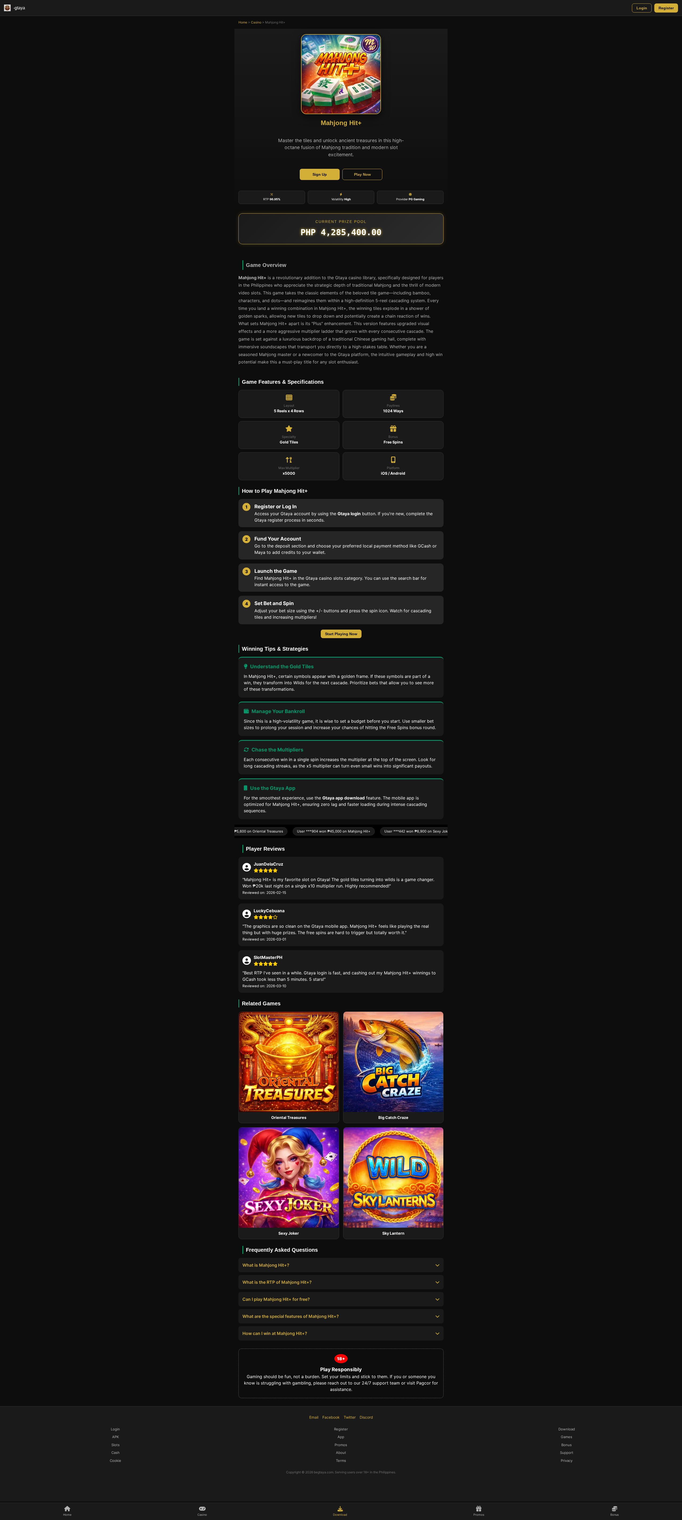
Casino (256, 22)
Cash (115, 1452)
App (341, 1437)
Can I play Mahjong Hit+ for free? (276, 1299)
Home (242, 22)
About (341, 1452)
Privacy (567, 1460)
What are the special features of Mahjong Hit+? (290, 1316)
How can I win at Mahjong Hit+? (274, 1333)
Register (666, 8)
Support (566, 1452)
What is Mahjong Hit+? (265, 1265)
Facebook (331, 1417)
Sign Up (319, 174)
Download (566, 1429)
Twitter (350, 1417)
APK (115, 1437)
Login (641, 8)
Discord (366, 1417)
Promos (341, 1445)
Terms (341, 1460)
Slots (115, 1445)
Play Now (362, 174)
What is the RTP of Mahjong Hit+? (277, 1282)
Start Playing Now (341, 634)
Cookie (115, 1460)
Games (566, 1437)
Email (313, 1417)
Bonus (566, 1445)
